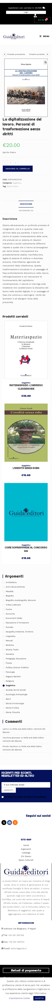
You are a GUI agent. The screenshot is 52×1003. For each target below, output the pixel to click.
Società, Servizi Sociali (16, 690)
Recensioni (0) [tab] (26, 210)
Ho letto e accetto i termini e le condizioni (25, 797)
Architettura (11, 582)
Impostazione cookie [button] (19, 998)
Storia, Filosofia (13, 712)
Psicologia (10, 672)
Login (26, 12)
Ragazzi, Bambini (13, 676)
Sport (8, 699)
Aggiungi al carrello (18, 169)
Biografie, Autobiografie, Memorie (21, 600)
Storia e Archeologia (15, 703)
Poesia (9, 663)
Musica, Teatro (12, 649)
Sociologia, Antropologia (16, 694)
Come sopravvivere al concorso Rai (26, 549)
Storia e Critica (12, 708)
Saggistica (17, 183)
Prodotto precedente (16, 54)
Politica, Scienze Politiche (17, 667)
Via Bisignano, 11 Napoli (24, 928)
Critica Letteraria (13, 605)
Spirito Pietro (12, 186)
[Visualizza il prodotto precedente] (5, 54)
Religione (10, 681)
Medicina (10, 645)
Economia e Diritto (14, 618)
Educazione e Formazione (17, 623)
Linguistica (10, 636)
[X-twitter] (3, 822)
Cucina (9, 609)
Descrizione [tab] (26, 204)
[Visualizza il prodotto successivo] (47, 54)
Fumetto (9, 627)
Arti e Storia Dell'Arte (15, 587)
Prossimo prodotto (37, 54)
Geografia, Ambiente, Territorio (19, 632)
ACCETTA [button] (39, 998)
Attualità (9, 591)
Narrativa (10, 654)
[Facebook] (9, 822)
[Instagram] (15, 822)
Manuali (9, 640)
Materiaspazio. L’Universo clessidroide (26, 387)
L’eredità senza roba (26, 468)
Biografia (10, 596)
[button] (45, 62)
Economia (10, 614)
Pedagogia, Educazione (16, 659)
